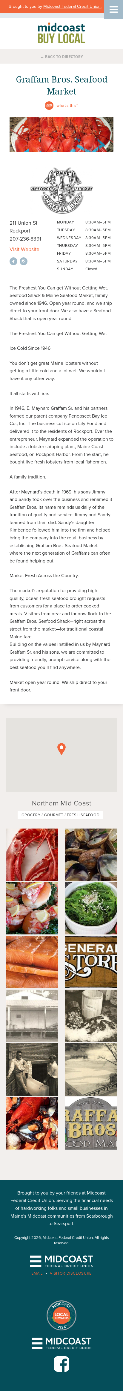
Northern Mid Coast (61, 803)
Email (37, 1273)
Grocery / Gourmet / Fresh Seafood (60, 815)
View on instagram (23, 261)
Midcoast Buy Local (61, 32)
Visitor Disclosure (71, 1273)
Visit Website (24, 249)
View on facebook (13, 261)
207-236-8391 (25, 239)
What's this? (67, 105)
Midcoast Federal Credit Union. (72, 6)
